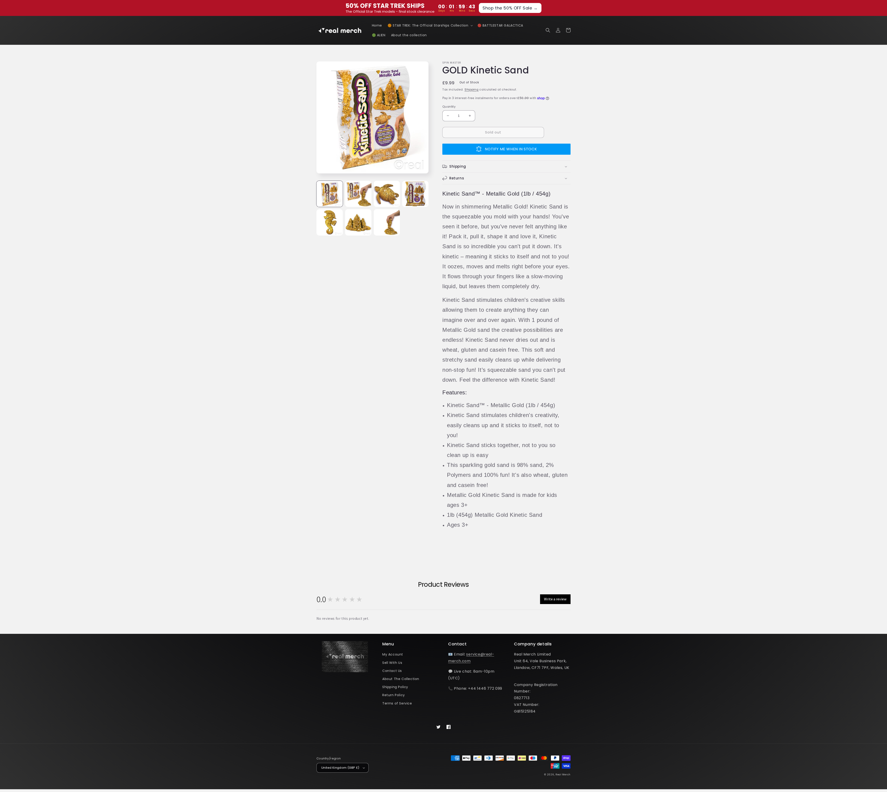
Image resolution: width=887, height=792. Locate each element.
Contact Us (392, 670)
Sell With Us (392, 662)
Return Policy (393, 695)
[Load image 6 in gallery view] (358, 222)
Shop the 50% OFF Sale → (510, 8)
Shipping (472, 89)
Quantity (449, 106)
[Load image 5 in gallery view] (329, 222)
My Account (392, 654)
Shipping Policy (395, 687)
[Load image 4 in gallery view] (415, 194)
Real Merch (563, 774)
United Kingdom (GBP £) (340, 767)
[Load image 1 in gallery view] (329, 194)
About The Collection (400, 679)
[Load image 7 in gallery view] (387, 222)
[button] (430, 25)
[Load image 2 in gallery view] (358, 194)
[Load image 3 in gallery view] (387, 194)
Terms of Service (397, 703)
